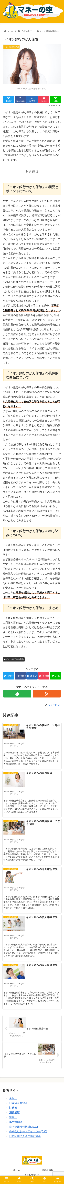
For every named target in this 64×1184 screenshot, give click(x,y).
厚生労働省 (15, 1122)
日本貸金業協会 (18, 1103)
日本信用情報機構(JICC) (23, 1126)
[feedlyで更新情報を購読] (17, 693)
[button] (57, 627)
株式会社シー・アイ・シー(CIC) (28, 1131)
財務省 (13, 1107)
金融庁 (13, 1098)
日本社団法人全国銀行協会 (25, 1136)
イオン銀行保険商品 (14, 659)
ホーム (16, 1170)
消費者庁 (14, 1112)
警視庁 (13, 1117)
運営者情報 (47, 1170)
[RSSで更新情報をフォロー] (47, 693)
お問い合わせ (32, 1174)
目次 (28, 171)
